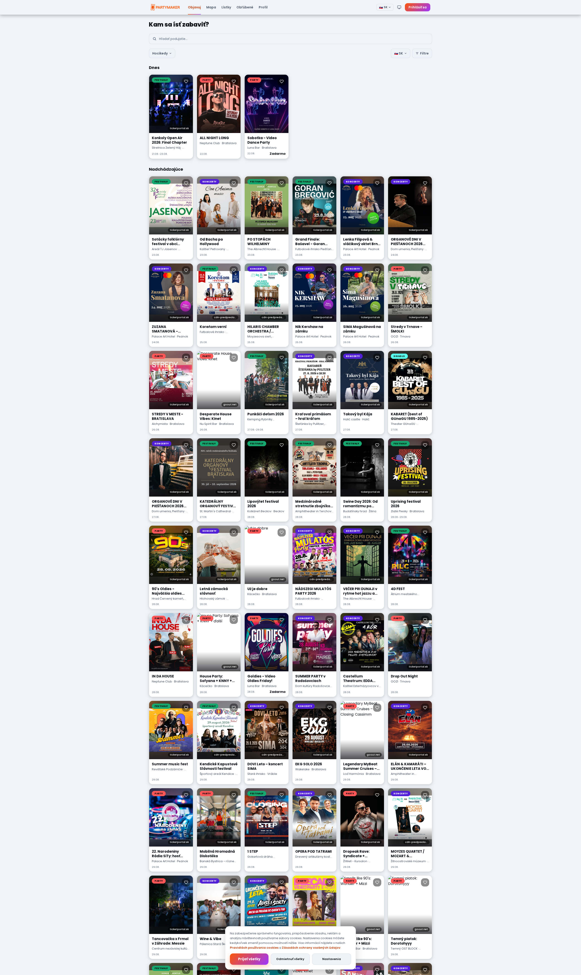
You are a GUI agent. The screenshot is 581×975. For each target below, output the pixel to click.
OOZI (394, 336)
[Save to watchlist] (186, 81)
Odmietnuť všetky (290, 959)
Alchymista (160, 424)
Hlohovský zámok (212, 599)
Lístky (226, 7)
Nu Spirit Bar (208, 424)
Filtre (424, 53)
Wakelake (302, 769)
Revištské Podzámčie (167, 769)
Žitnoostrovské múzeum (408, 861)
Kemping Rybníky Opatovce (259, 421)
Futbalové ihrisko (212, 332)
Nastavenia (331, 959)
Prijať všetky (249, 959)
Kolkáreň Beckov (259, 511)
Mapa (211, 7)
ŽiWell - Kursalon (355, 861)
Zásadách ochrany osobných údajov (311, 947)
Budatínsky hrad (355, 511)
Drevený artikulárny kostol (314, 857)
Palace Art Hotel (354, 249)
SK (383, 7)
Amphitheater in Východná (402, 776)
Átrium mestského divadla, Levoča (404, 596)
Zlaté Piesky (399, 511)
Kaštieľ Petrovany (212, 249)
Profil (263, 7)
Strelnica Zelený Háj (166, 148)
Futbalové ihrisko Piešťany (314, 249)
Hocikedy (160, 53)
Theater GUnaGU (403, 424)
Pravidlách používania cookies (254, 947)
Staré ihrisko (256, 774)
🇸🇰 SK (398, 53)
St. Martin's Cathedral (215, 511)
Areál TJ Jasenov (164, 249)
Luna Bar (253, 148)
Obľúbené (244, 7)
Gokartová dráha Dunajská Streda (260, 859)
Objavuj (194, 7)
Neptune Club (210, 143)
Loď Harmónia (353, 774)
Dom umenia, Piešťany (407, 249)
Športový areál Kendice (217, 774)
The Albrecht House (261, 249)
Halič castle (351, 419)
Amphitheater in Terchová (314, 511)
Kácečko (253, 594)
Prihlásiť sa (418, 7)
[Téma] (399, 7)
